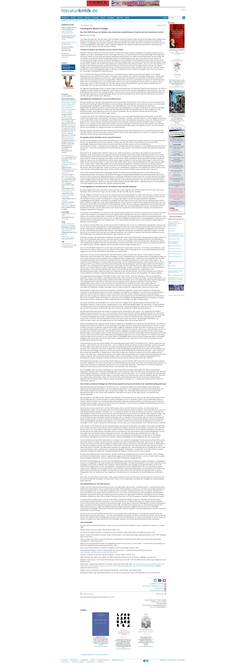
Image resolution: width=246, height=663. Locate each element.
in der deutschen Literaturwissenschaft (68, 244)
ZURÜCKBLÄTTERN (86, 25)
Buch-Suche (65, 662)
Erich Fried (64, 121)
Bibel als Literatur (69, 237)
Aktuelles (65, 18)
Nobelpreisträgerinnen (177, 179)
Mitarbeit (110, 18)
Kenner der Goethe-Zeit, (175, 245)
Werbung (100, 662)
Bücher (87, 18)
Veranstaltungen (78, 662)
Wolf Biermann (69, 106)
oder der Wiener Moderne (176, 251)
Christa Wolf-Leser (174, 256)
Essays (121, 20)
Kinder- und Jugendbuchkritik (176, 275)
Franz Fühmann (71, 125)
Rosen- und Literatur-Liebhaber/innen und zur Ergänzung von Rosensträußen (175, 224)
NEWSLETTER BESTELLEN (156, 590)
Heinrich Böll (65, 102)
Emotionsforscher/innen (175, 253)
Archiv (73, 18)
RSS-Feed (64, 660)
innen (180, 256)
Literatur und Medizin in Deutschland (68, 196)
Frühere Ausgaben (72, 20)
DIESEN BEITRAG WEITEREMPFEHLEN (153, 586)
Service (103, 18)
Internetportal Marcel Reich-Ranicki (67, 137)
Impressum (163, 660)
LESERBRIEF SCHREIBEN (157, 584)
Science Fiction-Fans (174, 239)
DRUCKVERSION (159, 588)
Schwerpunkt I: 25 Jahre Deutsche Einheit (105, 20)
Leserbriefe (84, 660)
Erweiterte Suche (117, 660)
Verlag (183, 9)
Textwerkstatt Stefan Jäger (177, 183)
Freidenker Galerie (177, 142)
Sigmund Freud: (69, 232)
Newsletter (90, 662)
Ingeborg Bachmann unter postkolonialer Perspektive (176, 278)
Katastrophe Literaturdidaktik (176, 157)
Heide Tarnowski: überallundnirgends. (67, 163)
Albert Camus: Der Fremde (177, 146)
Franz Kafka (65, 219)
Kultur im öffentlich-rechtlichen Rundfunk (68, 32)
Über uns (119, 18)
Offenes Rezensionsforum (69, 42)
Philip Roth (73, 100)
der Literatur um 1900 (174, 248)
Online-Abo (65, 57)
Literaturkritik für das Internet (176, 268)
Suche (165, 18)
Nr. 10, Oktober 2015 (85, 20)
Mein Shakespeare (67, 107)
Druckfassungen (103, 660)
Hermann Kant (66, 109)
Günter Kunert (66, 100)
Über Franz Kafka (176, 176)
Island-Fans (172, 231)
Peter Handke (72, 128)
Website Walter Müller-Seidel (176, 295)
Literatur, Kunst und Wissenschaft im (68, 225)
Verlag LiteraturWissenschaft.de (101, 645)
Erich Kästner (172, 265)
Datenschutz (172, 660)
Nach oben (180, 660)
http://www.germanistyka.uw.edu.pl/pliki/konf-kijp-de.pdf (98, 552)
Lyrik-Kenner (172, 228)
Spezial (80, 18)
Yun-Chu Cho (88, 35)
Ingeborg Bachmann (67, 132)
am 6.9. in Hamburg (178, 167)
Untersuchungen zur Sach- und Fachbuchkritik (176, 271)
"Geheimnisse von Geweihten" (176, 151)
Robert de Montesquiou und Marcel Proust (68, 191)
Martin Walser (67, 104)
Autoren (95, 18)
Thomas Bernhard (67, 117)
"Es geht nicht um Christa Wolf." (68, 176)
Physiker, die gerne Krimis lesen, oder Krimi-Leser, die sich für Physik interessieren (176, 235)
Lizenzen (151, 607)
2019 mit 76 (65, 173)
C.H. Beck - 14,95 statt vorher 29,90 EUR (177, 53)
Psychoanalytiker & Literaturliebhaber (174, 242)
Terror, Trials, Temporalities (67, 204)
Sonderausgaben (67, 96)
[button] (155, 580)
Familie (64, 39)
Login (127, 18)
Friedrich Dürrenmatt (67, 112)
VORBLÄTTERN (161, 25)
